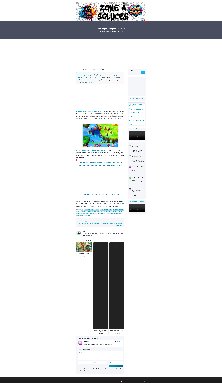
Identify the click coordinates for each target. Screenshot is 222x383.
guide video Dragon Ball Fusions (93, 211)
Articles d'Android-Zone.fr (136, 98)
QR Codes (114, 194)
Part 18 (100, 165)
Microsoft (106, 1)
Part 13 (80, 165)
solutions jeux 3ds (101, 213)
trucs (108, 213)
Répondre (121, 341)
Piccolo (118, 194)
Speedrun (128, 1)
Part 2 (84, 162)
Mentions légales (130, 381)
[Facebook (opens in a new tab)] (143, 21)
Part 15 (88, 165)
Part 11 (116, 162)
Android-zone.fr (124, 381)
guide (78, 211)
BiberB (79, 69)
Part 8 (104, 162)
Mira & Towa (104, 197)
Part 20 (108, 165)
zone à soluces (80, 215)
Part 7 (101, 162)
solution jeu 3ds (93, 213)
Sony (102, 1)
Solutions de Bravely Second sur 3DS (100, 331)
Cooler (92, 194)
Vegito (88, 194)
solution (120, 211)
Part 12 (120, 162)
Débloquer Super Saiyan (116, 165)
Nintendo (110, 1)
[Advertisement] (111, 53)
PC (114, 1)
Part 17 (96, 165)
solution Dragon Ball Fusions (83, 213)
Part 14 (84, 165)
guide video (83, 211)
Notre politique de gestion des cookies (140, 381)
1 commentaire (94, 69)
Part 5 (94, 162)
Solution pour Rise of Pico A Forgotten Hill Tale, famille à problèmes (138, 156)
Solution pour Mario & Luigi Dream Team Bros (116, 331)
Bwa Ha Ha (85, 197)
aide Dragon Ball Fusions (89, 209)
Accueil (93, 1)
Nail (100, 194)
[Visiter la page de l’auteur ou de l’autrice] (78, 232)
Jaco (100, 197)
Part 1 (80, 162)
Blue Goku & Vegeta (93, 197)
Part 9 (108, 162)
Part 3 (87, 162)
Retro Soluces (118, 1)
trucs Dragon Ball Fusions (116, 213)
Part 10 (112, 162)
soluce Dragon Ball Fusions (111, 211)
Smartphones (97, 1)
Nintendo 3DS (108, 31)
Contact (120, 381)
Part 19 (104, 165)
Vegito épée (110, 197)
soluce (102, 211)
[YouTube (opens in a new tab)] (145, 21)
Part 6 (98, 162)
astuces (97, 209)
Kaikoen (116, 197)
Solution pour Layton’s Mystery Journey (84, 254)
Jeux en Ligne (124, 1)
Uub (103, 194)
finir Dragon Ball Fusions (118, 209)
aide (82, 209)
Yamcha (96, 194)
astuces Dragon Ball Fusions (106, 209)
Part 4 (91, 162)
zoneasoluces (87, 215)
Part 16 (92, 165)
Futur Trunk (84, 194)
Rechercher (131, 70)
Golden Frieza (107, 194)
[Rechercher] (143, 72)
